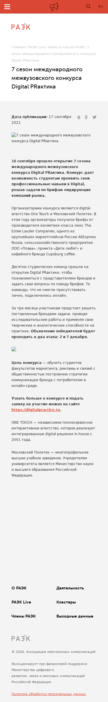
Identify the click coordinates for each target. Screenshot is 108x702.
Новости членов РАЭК (66, 47)
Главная (18, 47)
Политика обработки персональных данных (49, 694)
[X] (94, 117)
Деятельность (70, 588)
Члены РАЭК (24, 616)
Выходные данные (74, 616)
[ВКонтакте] (79, 117)
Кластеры (66, 602)
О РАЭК (19, 588)
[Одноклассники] (87, 117)
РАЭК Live (36, 47)
